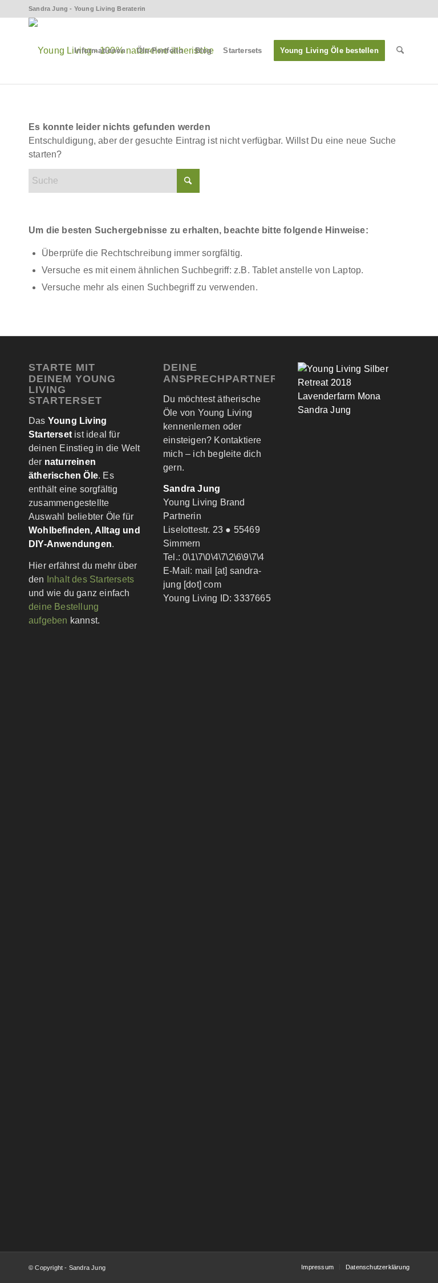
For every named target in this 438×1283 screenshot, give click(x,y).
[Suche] (400, 51)
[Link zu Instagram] (400, 8)
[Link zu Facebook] (383, 8)
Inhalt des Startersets (90, 579)
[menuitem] (99, 51)
